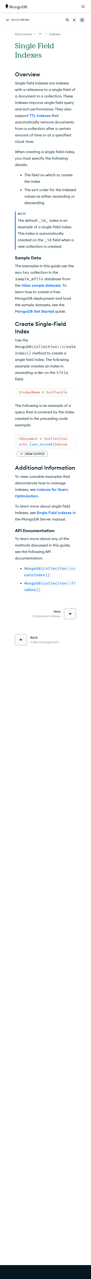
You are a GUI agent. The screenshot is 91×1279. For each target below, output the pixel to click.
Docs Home (23, 34)
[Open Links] (83, 6)
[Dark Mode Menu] (82, 20)
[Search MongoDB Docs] (67, 20)
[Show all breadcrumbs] (40, 34)
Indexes (54, 34)
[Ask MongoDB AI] (74, 20)
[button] (32, 453)
